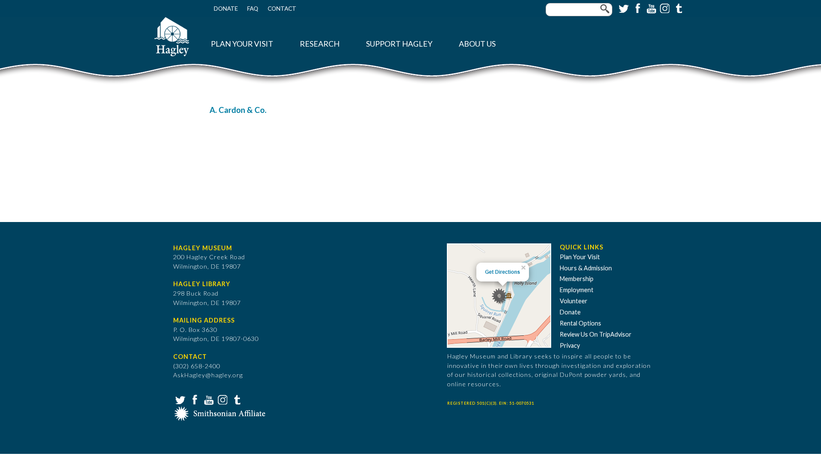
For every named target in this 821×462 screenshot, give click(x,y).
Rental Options (580, 323)
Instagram (664, 7)
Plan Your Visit (242, 44)
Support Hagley (399, 44)
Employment (577, 289)
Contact (282, 8)
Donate (226, 8)
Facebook (636, 7)
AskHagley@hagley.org (208, 375)
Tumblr (677, 7)
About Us (477, 44)
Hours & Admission (586, 268)
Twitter (623, 7)
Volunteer (574, 301)
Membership (577, 278)
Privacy (570, 345)
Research (320, 44)
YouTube (650, 7)
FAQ (252, 8)
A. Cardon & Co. (238, 110)
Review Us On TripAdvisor (596, 334)
